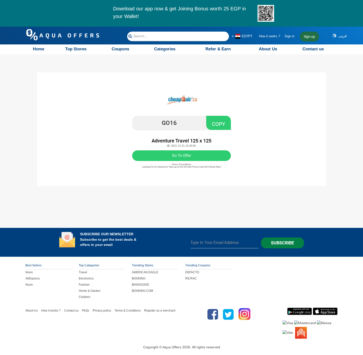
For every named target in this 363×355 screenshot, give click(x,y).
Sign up (309, 37)
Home (38, 49)
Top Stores (75, 49)
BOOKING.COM (142, 291)
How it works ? (269, 36)
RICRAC (191, 278)
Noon (29, 272)
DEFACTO (192, 272)
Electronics (86, 278)
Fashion (84, 284)
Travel (83, 272)
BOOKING (138, 278)
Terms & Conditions (128, 310)
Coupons (120, 49)
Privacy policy (102, 310)
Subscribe (282, 242)
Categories (164, 49)
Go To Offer (181, 155)
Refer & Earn (218, 49)
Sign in (289, 36)
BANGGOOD (140, 284)
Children (84, 297)
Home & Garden (90, 291)
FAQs (85, 310)
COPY (218, 124)
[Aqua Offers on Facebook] (211, 314)
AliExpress (32, 278)
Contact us (313, 49)
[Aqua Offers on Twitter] (228, 314)
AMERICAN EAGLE (145, 272)
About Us (268, 49)
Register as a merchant (159, 310)
